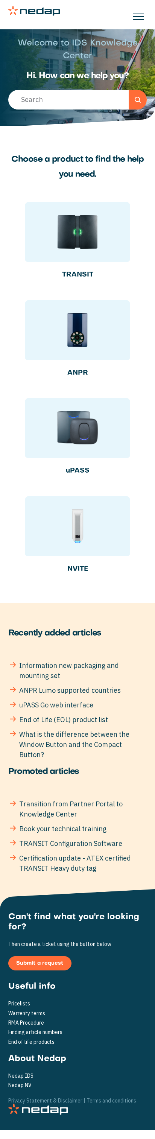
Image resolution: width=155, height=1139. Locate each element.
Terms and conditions (111, 1100)
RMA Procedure (26, 1023)
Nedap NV (20, 1085)
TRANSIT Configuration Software (70, 843)
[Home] (34, 11)
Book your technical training (62, 828)
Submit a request (40, 963)
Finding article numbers (35, 1032)
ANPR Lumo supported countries (70, 690)
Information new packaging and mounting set (69, 670)
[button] (138, 15)
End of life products (31, 1042)
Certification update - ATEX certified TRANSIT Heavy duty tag (75, 863)
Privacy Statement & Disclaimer (45, 1100)
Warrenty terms (26, 1013)
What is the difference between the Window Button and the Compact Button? (74, 744)
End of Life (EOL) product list (63, 719)
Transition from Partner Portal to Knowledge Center (71, 809)
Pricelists (19, 1004)
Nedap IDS (20, 1076)
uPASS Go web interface (56, 705)
